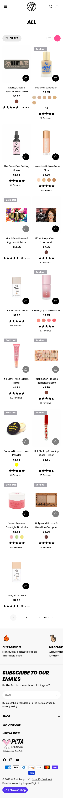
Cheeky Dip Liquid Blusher (46, 310)
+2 (46, 107)
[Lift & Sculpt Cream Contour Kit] (46, 215)
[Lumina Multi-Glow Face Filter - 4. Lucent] (54, 180)
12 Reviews (45, 118)
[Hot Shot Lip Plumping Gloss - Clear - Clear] (46, 465)
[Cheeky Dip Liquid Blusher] (46, 287)
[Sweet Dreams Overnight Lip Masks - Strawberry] (11, 537)
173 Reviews (16, 397)
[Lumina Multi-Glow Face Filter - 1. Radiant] (39, 180)
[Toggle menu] (5, 6)
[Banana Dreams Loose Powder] (16, 428)
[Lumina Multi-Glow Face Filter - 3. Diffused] (49, 180)
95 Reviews (45, 403)
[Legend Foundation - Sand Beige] (39, 97)
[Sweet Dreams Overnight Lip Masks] (16, 500)
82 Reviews (15, 185)
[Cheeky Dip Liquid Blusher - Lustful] (44, 320)
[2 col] (57, 38)
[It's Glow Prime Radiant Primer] (16, 355)
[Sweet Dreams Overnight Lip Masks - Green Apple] (17, 537)
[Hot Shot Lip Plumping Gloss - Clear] (46, 428)
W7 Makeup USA (21, 779)
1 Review (24, 107)
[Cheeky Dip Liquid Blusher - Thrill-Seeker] (54, 320)
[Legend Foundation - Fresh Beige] (44, 97)
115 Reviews (46, 190)
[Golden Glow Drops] (16, 287)
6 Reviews (26, 606)
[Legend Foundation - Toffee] (34, 103)
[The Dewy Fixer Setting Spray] (16, 143)
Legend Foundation (46, 87)
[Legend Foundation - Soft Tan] (55, 97)
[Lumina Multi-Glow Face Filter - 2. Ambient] (44, 180)
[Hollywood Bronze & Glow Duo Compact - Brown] (46, 537)
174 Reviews (16, 547)
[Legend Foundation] (46, 64)
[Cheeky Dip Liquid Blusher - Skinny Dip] (39, 320)
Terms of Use (45, 703)
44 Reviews (45, 547)
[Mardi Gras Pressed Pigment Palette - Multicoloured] (17, 252)
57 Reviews (45, 330)
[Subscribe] (56, 695)
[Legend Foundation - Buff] (34, 97)
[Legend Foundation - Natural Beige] (50, 97)
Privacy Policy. (10, 706)
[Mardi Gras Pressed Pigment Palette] (16, 215)
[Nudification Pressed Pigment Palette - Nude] (46, 392)
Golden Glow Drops (16, 310)
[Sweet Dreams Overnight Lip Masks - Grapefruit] (22, 537)
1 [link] (13, 617)
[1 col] (49, 38)
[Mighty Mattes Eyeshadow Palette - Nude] (17, 101)
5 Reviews (26, 258)
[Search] (50, 6)
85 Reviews (15, 475)
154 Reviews (16, 325)
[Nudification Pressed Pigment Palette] (46, 355)
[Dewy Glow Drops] (16, 572)
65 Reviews (45, 475)
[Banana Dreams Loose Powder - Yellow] (17, 465)
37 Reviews (45, 262)
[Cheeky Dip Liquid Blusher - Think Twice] (49, 320)
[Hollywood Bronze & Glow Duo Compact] (46, 500)
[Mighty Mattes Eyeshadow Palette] (16, 64)
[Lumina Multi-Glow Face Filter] (46, 143)
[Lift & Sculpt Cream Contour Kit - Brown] (46, 252)
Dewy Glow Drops (16, 595)
